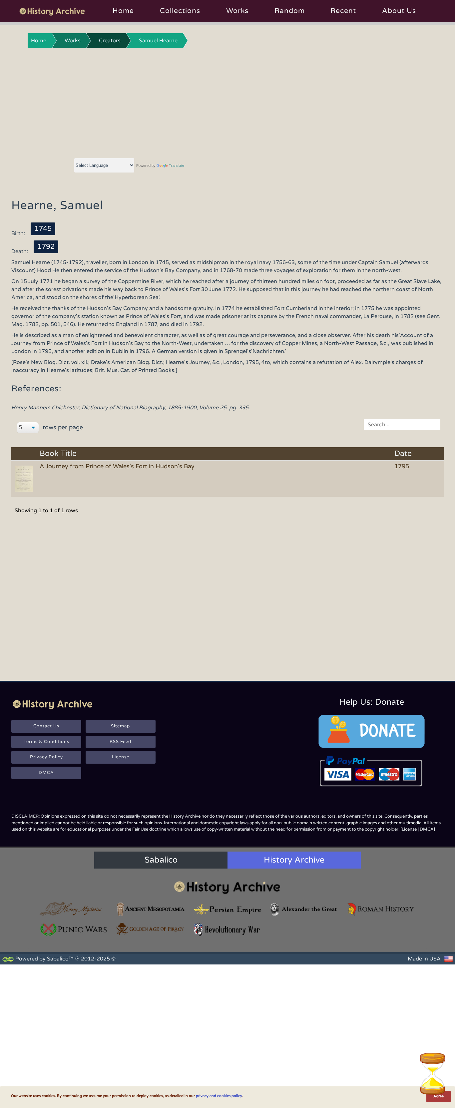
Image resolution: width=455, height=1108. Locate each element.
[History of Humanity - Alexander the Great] (304, 909)
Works (237, 11)
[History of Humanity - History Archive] (227, 887)
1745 (43, 228)
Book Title (58, 454)
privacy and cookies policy (219, 1096)
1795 (401, 466)
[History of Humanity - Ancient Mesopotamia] (150, 909)
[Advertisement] (227, 101)
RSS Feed (120, 741)
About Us (399, 11)
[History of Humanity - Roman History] (381, 909)
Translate (176, 166)
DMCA (46, 772)
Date (403, 454)
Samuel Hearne (158, 40)
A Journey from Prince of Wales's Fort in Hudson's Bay (117, 466)
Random (289, 11)
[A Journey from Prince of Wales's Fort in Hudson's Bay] (25, 478)
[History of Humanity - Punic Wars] (74, 929)
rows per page (62, 427)
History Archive (294, 860)
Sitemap (120, 726)
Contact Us (46, 726)
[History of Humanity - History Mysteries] (74, 909)
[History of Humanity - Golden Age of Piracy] (150, 929)
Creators (110, 40)
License (120, 757)
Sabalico (161, 860)
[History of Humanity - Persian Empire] (227, 909)
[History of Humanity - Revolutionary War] (227, 929)
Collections (180, 11)
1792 (46, 246)
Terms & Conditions (46, 741)
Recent (343, 11)
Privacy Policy (46, 757)
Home (123, 11)
